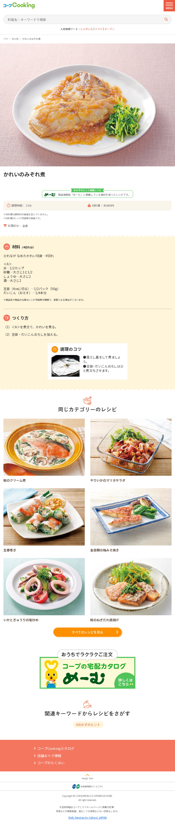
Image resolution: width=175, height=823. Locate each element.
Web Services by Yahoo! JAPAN (87, 817)
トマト (99, 29)
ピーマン (110, 29)
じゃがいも (86, 29)
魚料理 (15, 39)
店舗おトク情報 (49, 755)
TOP (5, 39)
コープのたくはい (50, 762)
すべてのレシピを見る (87, 632)
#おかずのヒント (88, 724)
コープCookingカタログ (55, 748)
